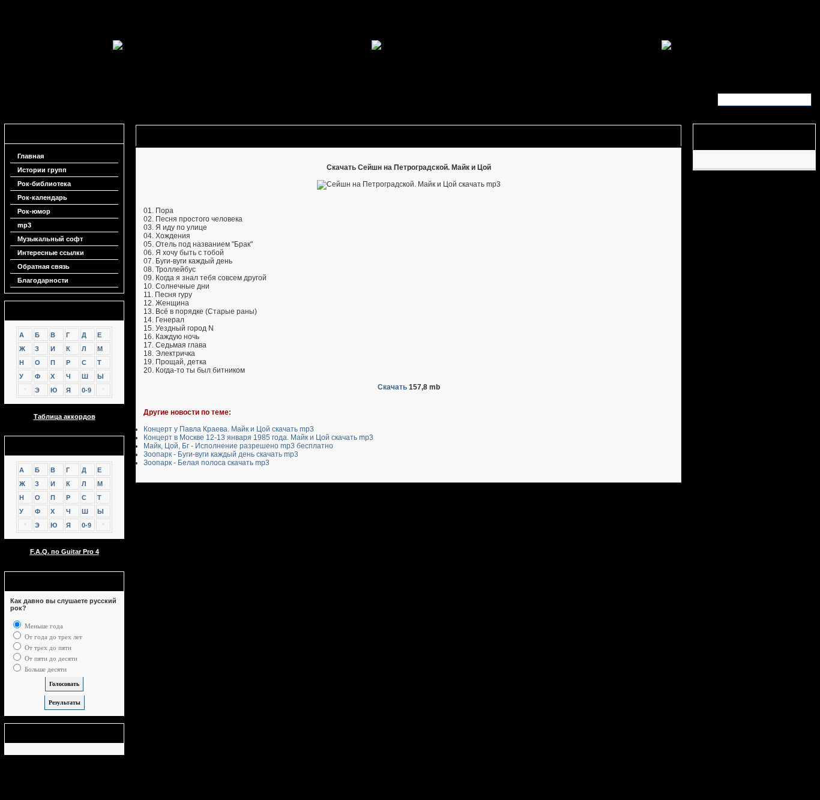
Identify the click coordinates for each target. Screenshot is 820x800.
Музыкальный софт (50, 238)
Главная (30, 156)
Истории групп (42, 169)
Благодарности (42, 280)
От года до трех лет (52, 636)
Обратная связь (43, 266)
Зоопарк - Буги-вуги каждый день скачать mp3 (220, 454)
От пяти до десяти (50, 658)
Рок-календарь (42, 197)
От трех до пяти (47, 647)
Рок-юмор (33, 211)
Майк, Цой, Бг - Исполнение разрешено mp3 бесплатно (238, 446)
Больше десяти (45, 669)
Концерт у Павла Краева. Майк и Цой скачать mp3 (228, 429)
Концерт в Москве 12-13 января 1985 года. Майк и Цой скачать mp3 (258, 437)
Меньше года (43, 626)
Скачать (392, 387)
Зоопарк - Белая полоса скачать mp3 (206, 463)
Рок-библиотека (44, 183)
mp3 (24, 225)
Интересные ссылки (50, 252)
